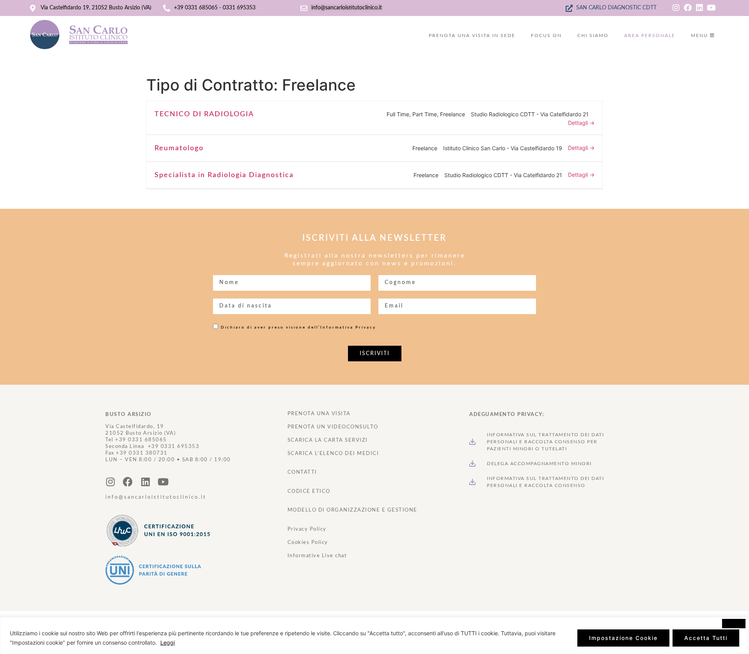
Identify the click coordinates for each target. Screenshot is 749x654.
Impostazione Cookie (623, 637)
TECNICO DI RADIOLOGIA (204, 114)
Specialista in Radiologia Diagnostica (224, 175)
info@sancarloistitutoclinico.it (155, 497)
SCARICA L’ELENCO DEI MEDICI (333, 453)
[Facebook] (688, 8)
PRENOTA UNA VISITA (319, 413)
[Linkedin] (699, 8)
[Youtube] (711, 8)
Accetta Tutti (706, 637)
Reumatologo (179, 148)
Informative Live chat (317, 555)
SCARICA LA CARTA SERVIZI (328, 440)
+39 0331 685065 (141, 440)
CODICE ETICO (309, 491)
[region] (374, 635)
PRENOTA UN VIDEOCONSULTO (333, 427)
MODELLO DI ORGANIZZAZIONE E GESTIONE (352, 510)
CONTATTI (302, 472)
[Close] (733, 623)
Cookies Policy (308, 542)
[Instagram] (676, 8)
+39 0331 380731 (142, 453)
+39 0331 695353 (174, 446)
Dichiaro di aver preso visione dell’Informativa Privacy (298, 327)
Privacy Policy (307, 529)
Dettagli (578, 122)
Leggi (167, 642)
